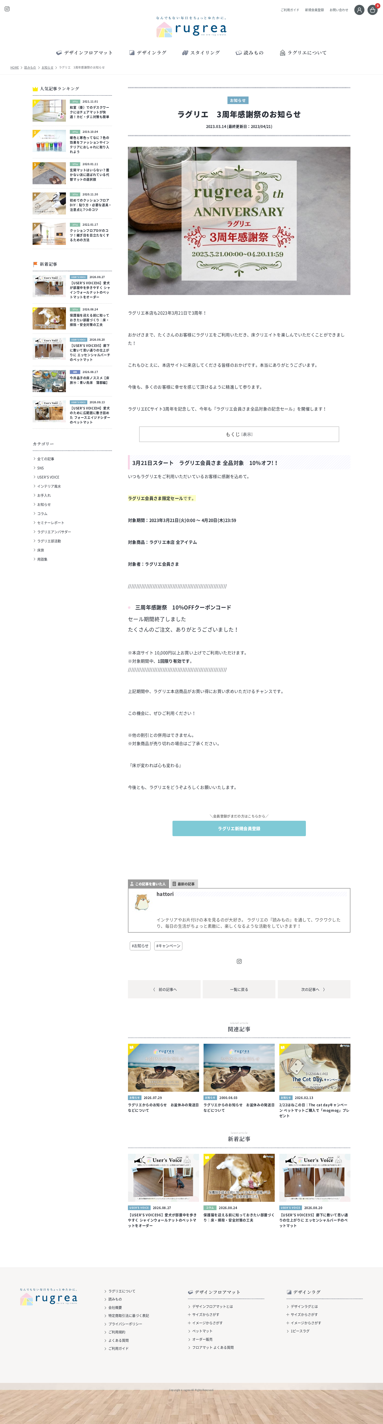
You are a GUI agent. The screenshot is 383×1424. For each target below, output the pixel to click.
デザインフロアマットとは (212, 1306)
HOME (14, 67)
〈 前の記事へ (164, 989)
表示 (247, 434)
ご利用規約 (116, 1331)
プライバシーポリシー (125, 1323)
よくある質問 (118, 1340)
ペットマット (202, 1330)
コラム (42, 513)
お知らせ (47, 67)
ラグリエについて (307, 52)
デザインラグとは (304, 1306)
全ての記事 (45, 458)
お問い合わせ (339, 9)
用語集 (42, 559)
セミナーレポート (50, 522)
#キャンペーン (168, 946)
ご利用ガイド (290, 9)
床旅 (40, 549)
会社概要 (115, 1307)
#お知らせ (140, 946)
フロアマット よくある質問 (213, 1347)
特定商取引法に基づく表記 (128, 1315)
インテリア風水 (49, 486)
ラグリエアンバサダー (54, 531)
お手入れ (44, 495)
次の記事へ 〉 (314, 989)
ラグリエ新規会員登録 (239, 828)
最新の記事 (186, 883)
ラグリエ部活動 (49, 540)
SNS (40, 467)
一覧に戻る (239, 989)
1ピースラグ (300, 1330)
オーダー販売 (202, 1339)
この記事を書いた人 (150, 883)
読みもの (30, 67)
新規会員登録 (314, 9)
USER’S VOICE (48, 476)
